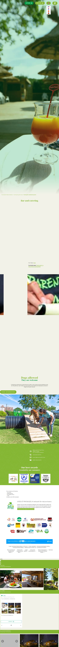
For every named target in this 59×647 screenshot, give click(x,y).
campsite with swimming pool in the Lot (38, 238)
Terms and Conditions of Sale (20, 551)
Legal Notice (26, 550)
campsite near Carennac (38, 367)
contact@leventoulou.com (38, 457)
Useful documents (37, 460)
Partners (51, 549)
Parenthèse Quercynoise (34, 266)
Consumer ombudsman (32, 550)
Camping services (18, 194)
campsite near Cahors (11, 296)
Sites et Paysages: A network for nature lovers (42, 551)
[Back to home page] (5, 5)
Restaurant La (39, 265)
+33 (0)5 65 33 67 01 (36, 454)
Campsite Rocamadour (7, 194)
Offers (28, 3)
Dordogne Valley (10, 312)
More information (8, 392)
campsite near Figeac (40, 339)
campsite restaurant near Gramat (14, 305)
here (34, 262)
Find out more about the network (26, 509)
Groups (39, 3)
